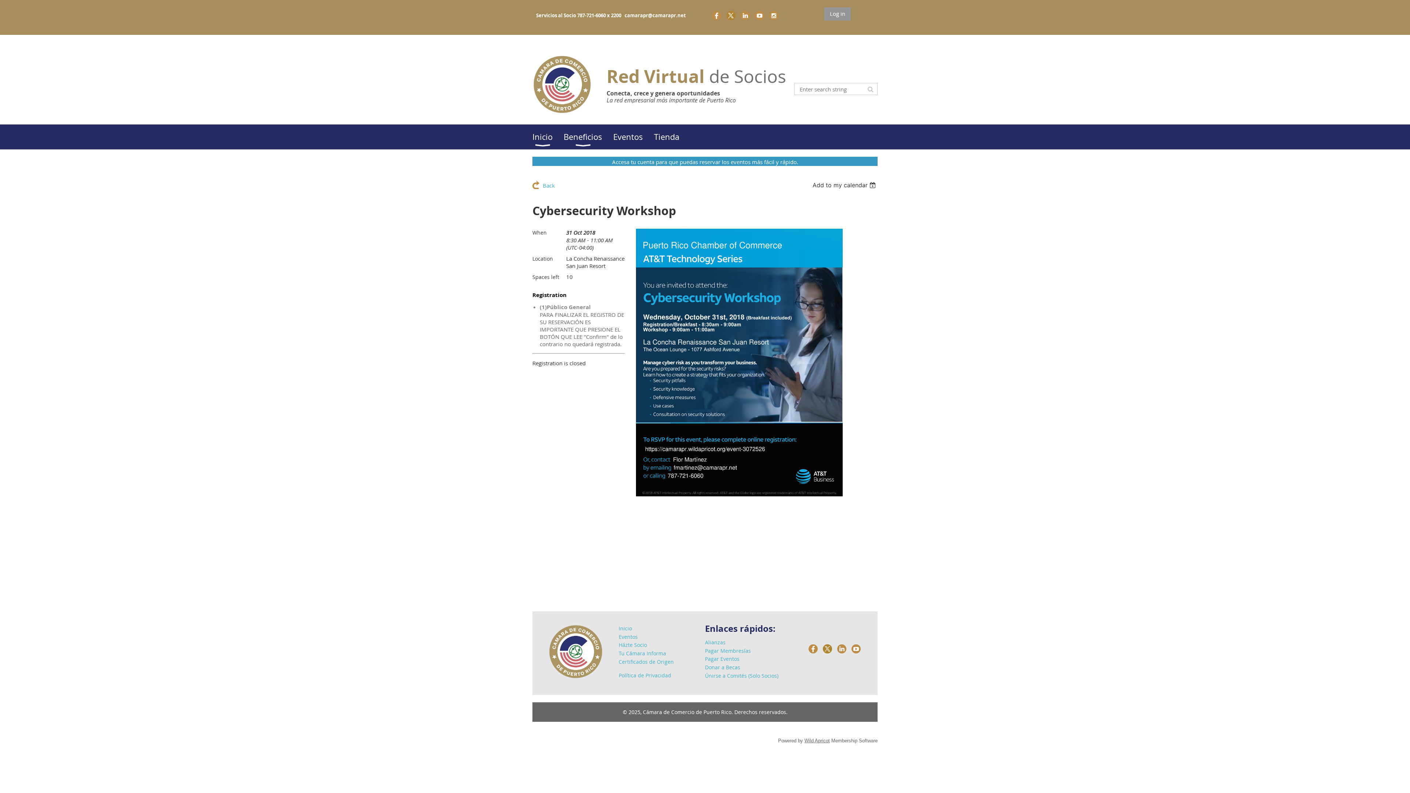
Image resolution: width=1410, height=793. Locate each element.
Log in (837, 13)
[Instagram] (773, 15)
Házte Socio (633, 644)
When (539, 232)
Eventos (628, 636)
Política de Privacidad (645, 675)
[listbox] (845, 185)
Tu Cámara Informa (642, 653)
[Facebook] (716, 15)
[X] (730, 15)
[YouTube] (759, 15)
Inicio (625, 628)
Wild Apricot (817, 740)
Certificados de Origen (646, 661)
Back (549, 185)
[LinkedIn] (745, 15)
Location (542, 258)
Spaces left (545, 277)
